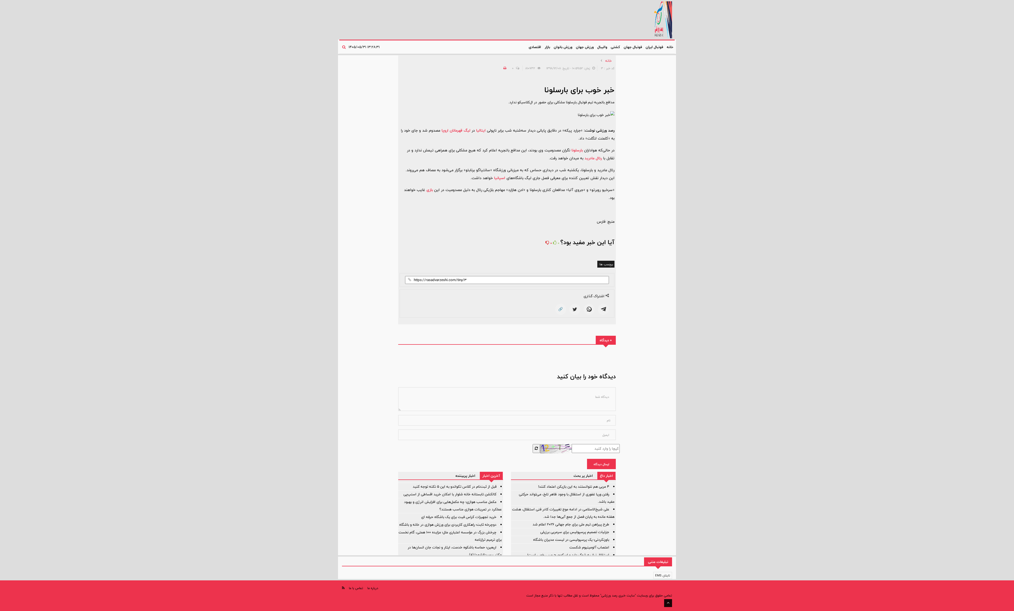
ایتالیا (481, 130)
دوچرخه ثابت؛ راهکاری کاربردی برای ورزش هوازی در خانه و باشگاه (447, 524)
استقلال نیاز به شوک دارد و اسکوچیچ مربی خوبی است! (568, 555)
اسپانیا (499, 178)
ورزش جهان (585, 47)
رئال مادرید (593, 158)
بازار (547, 47)
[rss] (343, 588)
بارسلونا (577, 150)
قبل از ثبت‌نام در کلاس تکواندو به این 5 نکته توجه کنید (454, 486)
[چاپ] (504, 68)
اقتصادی (535, 47)
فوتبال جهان (633, 47)
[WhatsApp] (589, 309)
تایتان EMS (662, 575)
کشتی (615, 47)
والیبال (602, 47)
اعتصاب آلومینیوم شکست (589, 547)
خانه (670, 47)
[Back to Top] (668, 603)
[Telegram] (603, 309)
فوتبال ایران (654, 47)
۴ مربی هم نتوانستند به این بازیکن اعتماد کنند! (573, 486)
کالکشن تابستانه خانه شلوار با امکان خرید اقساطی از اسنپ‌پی (449, 494)
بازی (429, 189)
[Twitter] (574, 309)
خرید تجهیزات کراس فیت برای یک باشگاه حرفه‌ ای (458, 517)
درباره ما (372, 588)
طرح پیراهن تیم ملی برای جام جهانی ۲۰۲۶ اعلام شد (571, 524)
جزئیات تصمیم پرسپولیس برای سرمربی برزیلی (574, 532)
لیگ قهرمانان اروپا (456, 130)
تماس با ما (356, 588)
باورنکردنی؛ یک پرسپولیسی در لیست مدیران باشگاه (571, 540)
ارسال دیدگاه (601, 464)
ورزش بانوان (563, 47)
